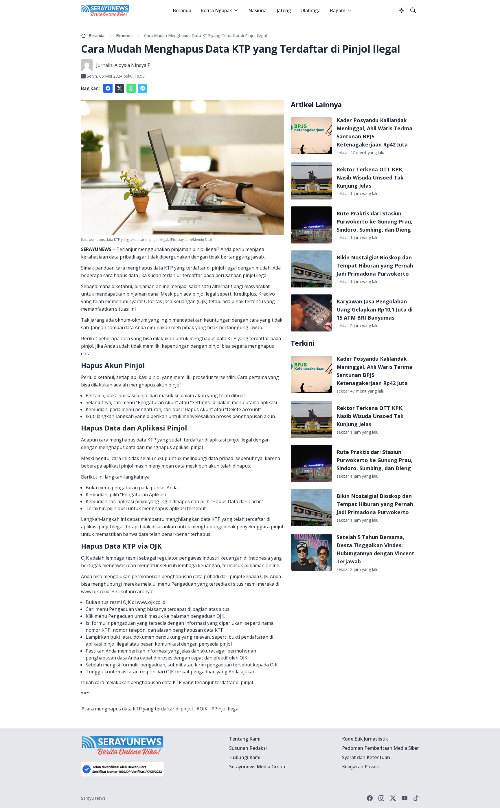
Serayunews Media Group (257, 766)
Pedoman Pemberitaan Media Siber (380, 748)
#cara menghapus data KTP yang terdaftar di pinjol (137, 709)
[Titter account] (393, 798)
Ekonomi (124, 35)
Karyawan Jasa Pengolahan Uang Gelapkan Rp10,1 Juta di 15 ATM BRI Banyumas (375, 309)
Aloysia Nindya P (132, 65)
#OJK (201, 709)
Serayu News (93, 798)
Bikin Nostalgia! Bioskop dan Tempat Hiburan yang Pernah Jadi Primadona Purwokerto (375, 265)
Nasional (258, 10)
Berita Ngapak (216, 10)
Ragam (337, 10)
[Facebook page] (370, 798)
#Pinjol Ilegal (225, 709)
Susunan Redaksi (248, 748)
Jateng (284, 10)
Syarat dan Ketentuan (366, 757)
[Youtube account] (404, 798)
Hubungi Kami (244, 757)
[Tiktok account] (416, 798)
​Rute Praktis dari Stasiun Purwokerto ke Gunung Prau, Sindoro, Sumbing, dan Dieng (374, 221)
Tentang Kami (244, 739)
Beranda (182, 10)
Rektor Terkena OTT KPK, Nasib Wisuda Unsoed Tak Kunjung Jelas (370, 177)
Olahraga (310, 10)
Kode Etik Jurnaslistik (365, 739)
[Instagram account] (381, 798)
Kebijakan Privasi (360, 766)
